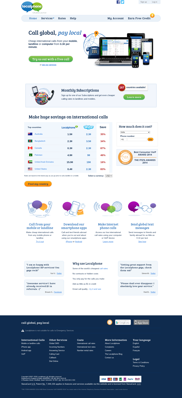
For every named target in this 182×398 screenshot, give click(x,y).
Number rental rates (85, 350)
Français (136, 350)
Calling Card (54, 354)
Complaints (109, 347)
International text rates (86, 347)
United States (41, 169)
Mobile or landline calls (30, 343)
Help (73, 18)
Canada (38, 148)
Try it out (40, 241)
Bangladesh (40, 141)
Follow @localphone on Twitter (122, 2)
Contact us (109, 358)
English (136, 343)
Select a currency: (96, 176)
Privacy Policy (139, 366)
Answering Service (57, 350)
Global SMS (54, 343)
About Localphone (112, 343)
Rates (62, 18)
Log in (154, 2)
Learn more (108, 241)
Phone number (127, 136)
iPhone (69, 241)
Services (46, 18)
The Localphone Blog (113, 354)
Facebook (58, 292)
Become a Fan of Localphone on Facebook (118, 2)
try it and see (95, 289)
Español (136, 347)
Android (78, 241)
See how (142, 241)
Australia (39, 134)
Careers (108, 350)
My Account (115, 18)
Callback (52, 358)
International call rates (86, 343)
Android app (26, 350)
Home (33, 18)
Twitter (59, 273)
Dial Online (53, 361)
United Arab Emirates (44, 162)
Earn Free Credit (139, 18)
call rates (104, 268)
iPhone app (26, 347)
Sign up (143, 2)
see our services (49, 65)
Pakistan (38, 155)
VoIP (23, 354)
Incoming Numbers (57, 347)
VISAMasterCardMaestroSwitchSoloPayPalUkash (124, 379)
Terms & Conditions (141, 362)
